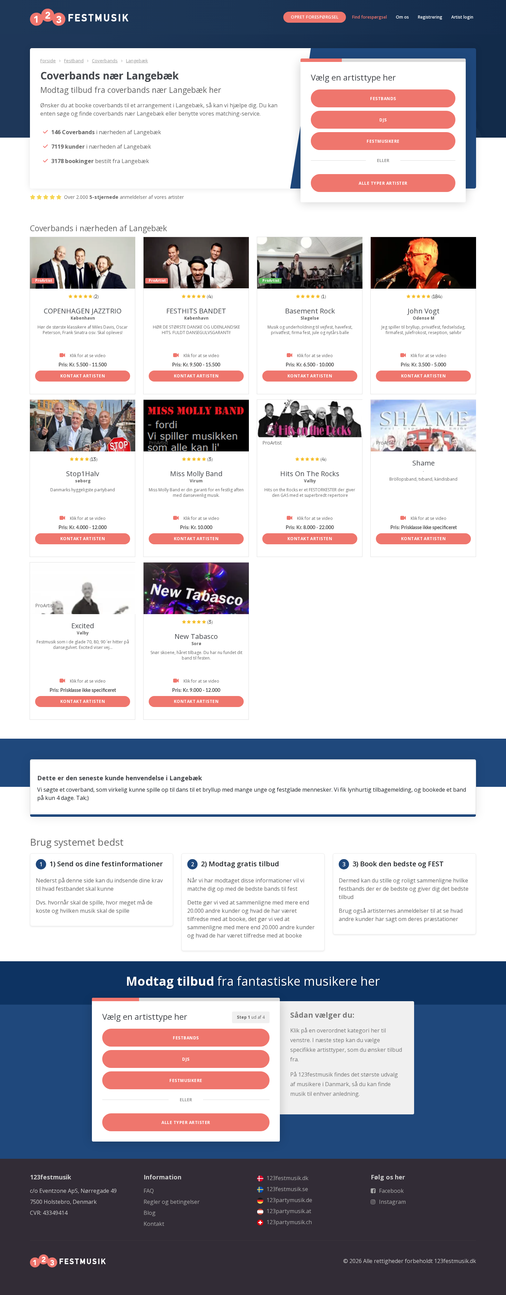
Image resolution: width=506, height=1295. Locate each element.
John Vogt (424, 310)
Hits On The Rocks (309, 473)
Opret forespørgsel (314, 17)
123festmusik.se (286, 1189)
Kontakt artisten (82, 376)
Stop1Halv (82, 473)
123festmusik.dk (286, 1178)
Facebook (391, 1191)
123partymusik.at (288, 1211)
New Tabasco (196, 636)
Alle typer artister (383, 183)
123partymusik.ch (288, 1222)
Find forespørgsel (369, 17)
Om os (402, 17)
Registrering (430, 17)
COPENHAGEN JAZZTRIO (83, 310)
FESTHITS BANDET (196, 310)
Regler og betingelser (172, 1202)
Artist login (462, 17)
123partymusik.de (288, 1200)
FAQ (149, 1191)
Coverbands (105, 60)
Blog (150, 1213)
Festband (74, 60)
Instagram (392, 1202)
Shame (423, 463)
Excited (82, 625)
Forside (48, 60)
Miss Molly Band (196, 473)
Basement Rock (310, 310)
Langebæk (137, 60)
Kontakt (154, 1224)
